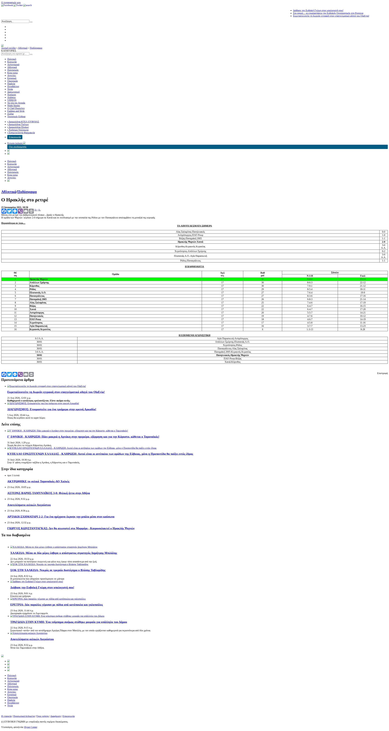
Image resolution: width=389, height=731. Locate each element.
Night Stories (13, 105)
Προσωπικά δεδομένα (24, 716)
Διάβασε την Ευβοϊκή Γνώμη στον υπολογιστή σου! (303, 10)
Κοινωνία (12, 61)
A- (39, 210)
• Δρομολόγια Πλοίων (18, 127)
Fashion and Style (15, 111)
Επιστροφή (382, 373)
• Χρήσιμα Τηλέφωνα (17, 130)
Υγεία (10, 89)
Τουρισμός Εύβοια (16, 116)
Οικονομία (12, 81)
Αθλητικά (22, 48)
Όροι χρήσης (42, 716)
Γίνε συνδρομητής (17, 146)
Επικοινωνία (15, 137)
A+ (36, 210)
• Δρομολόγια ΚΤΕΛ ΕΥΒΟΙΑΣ (23, 121)
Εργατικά (11, 78)
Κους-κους (12, 72)
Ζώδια (10, 113)
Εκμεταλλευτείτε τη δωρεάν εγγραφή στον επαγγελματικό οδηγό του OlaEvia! (316, 16)
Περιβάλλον (13, 86)
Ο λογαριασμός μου (11, 2)
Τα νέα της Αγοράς (16, 103)
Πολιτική (11, 59)
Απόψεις (11, 97)
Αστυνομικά (13, 64)
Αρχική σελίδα (8, 48)
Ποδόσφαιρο (36, 48)
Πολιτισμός (13, 70)
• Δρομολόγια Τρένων (18, 124)
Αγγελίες (11, 75)
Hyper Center (30, 727)
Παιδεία (11, 83)
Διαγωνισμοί (13, 92)
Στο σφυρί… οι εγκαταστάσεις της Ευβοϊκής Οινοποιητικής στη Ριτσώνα (313, 13)
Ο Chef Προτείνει (16, 108)
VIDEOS (11, 100)
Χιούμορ (11, 94)
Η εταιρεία (6, 716)
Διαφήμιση (55, 716)
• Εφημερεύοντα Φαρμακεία (21, 132)
